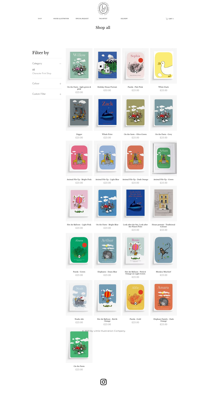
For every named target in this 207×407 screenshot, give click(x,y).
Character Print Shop (41, 73)
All (33, 69)
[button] (170, 19)
